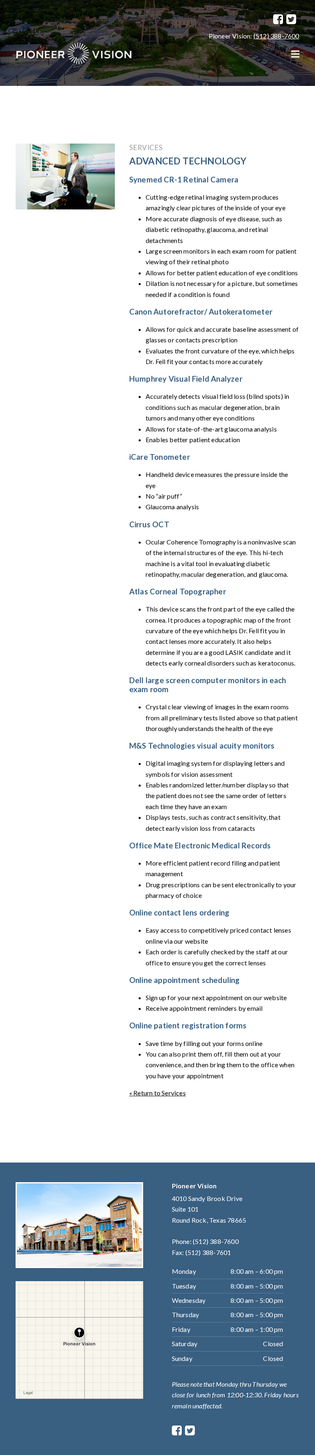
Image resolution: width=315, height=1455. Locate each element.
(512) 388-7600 (276, 36)
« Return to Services (157, 1093)
